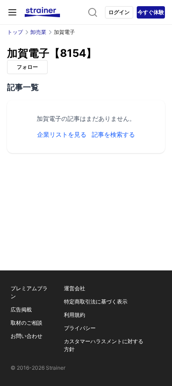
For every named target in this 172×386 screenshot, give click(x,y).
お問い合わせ (26, 336)
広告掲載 (21, 309)
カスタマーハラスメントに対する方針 (103, 345)
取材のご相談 (26, 322)
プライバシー (80, 328)
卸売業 (38, 32)
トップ (15, 32)
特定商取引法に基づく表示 (95, 301)
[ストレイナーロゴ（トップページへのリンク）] (42, 12)
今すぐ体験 (151, 12)
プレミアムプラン (29, 292)
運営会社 (74, 288)
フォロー (27, 67)
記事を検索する (113, 134)
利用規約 (74, 314)
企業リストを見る (61, 134)
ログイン (119, 12)
